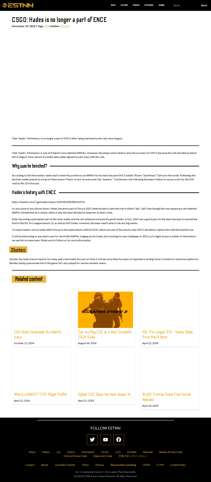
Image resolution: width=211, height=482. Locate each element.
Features (124, 5)
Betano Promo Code (170, 451)
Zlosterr (65, 26)
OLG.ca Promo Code (75, 455)
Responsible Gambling (123, 464)
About (44, 464)
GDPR (146, 464)
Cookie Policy (178, 464)
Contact (29, 464)
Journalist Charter (65, 464)
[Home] (18, 5)
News (113, 5)
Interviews (149, 5)
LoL (59, 451)
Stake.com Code (102, 455)
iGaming (162, 5)
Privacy (99, 464)
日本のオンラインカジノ (133, 455)
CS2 (46, 26)
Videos (46, 451)
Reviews (136, 5)
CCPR (160, 464)
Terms (85, 464)
